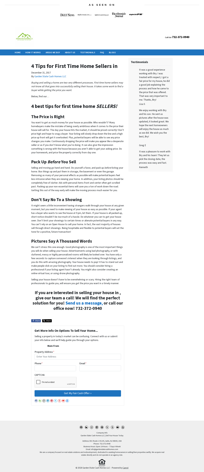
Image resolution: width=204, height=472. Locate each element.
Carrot (126, 467)
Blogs (112, 52)
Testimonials (87, 52)
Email (82, 363)
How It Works (33, 52)
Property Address (44, 352)
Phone (39, 363)
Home (18, 52)
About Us (70, 52)
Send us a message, (84, 303)
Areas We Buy (53, 52)
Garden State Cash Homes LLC (50, 76)
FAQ (102, 52)
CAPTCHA (40, 375)
